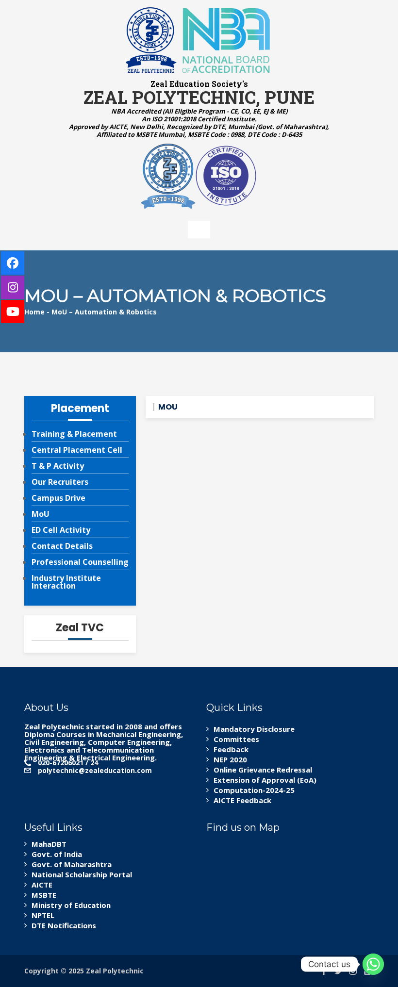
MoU (41, 514)
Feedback (231, 749)
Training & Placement (74, 433)
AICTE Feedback (242, 800)
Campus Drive (58, 498)
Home (34, 311)
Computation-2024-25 (254, 790)
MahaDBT (49, 844)
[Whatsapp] (373, 964)
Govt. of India (57, 854)
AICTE (42, 884)
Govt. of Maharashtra (72, 864)
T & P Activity (58, 466)
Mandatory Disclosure (254, 729)
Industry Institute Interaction (66, 582)
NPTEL (43, 915)
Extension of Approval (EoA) (265, 780)
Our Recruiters (60, 482)
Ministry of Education (71, 905)
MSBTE (44, 895)
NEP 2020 (230, 759)
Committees (236, 739)
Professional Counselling (80, 562)
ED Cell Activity (61, 530)
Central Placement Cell (77, 449)
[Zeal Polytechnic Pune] (199, 40)
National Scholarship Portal (82, 874)
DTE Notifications (64, 925)
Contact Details (62, 546)
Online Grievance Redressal (263, 769)
